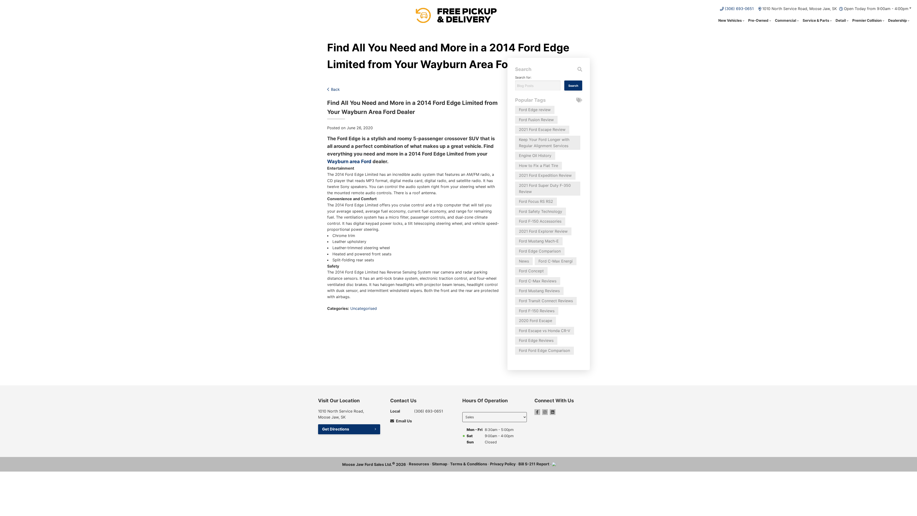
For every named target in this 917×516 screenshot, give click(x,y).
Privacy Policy (503, 464)
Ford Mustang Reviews (539, 290)
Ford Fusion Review (536, 119)
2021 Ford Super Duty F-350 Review (545, 188)
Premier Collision (867, 20)
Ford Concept (531, 271)
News (524, 261)
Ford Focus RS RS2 (536, 201)
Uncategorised (363, 308)
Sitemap (439, 464)
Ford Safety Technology (540, 211)
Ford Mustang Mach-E (539, 241)
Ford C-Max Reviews (537, 281)
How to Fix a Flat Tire (538, 165)
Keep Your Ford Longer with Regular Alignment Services (544, 142)
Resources (419, 464)
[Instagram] (545, 412)
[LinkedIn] (552, 412)
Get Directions (335, 429)
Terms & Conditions (468, 464)
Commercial (785, 20)
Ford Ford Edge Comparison (544, 350)
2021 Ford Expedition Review (545, 175)
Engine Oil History (535, 155)
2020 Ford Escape (535, 320)
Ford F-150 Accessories (540, 221)
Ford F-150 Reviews (536, 310)
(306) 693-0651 (739, 8)
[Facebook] (537, 412)
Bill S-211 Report (533, 464)
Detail (841, 20)
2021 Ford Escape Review (542, 129)
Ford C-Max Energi (555, 261)
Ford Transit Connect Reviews (546, 300)
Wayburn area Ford (349, 161)
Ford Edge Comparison (540, 251)
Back (335, 89)
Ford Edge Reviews (536, 340)
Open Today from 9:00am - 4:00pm (876, 8)
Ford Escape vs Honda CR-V (544, 330)
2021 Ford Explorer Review (543, 231)
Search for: (523, 77)
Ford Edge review (535, 109)
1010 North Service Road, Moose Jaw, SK (799, 8)
